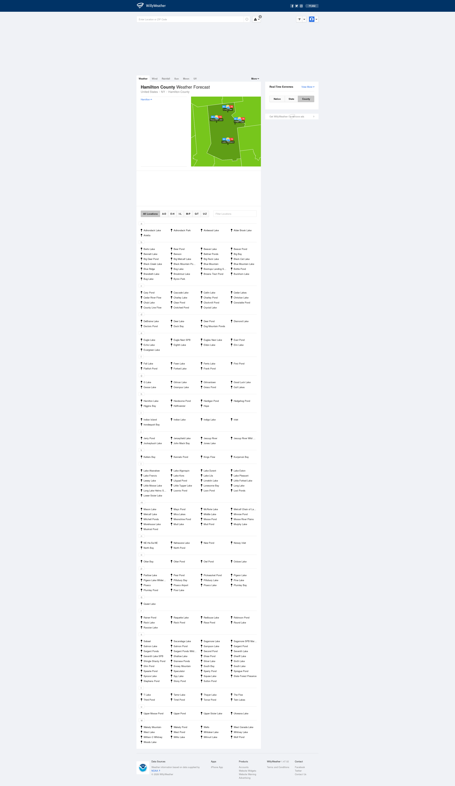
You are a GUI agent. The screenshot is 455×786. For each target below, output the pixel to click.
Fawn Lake (179, 363)
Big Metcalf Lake (182, 259)
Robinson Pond (241, 617)
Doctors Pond (151, 326)
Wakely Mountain (152, 727)
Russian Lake (151, 627)
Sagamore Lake (212, 641)
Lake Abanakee (152, 470)
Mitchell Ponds (151, 519)
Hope (206, 405)
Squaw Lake (210, 676)
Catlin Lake (209, 292)
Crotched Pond (181, 307)
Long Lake (239, 485)
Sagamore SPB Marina (245, 641)
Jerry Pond (149, 438)
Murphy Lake (240, 524)
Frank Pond (210, 368)
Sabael (147, 641)
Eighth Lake (180, 344)
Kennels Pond (181, 457)
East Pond (239, 340)
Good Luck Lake (242, 382)
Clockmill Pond (211, 302)
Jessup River (210, 438)
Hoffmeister (179, 405)
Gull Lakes (239, 387)
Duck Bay (179, 326)
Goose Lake (150, 387)
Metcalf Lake (150, 514)
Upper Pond (180, 713)
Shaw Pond (209, 656)
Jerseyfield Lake (182, 438)
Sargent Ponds (151, 651)
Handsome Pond (182, 401)
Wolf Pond (239, 737)
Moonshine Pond (182, 519)
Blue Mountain (211, 264)
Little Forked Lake (243, 480)
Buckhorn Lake (241, 274)
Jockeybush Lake (153, 443)
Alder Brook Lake (242, 230)
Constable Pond (242, 302)
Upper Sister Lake (213, 713)
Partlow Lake (150, 575)
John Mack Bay (182, 443)
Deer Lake (179, 321)
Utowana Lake (241, 713)
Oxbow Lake (240, 561)
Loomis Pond (180, 490)
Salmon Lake (150, 646)
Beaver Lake (210, 249)
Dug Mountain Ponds (214, 326)
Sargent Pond (241, 646)
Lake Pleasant (241, 475)
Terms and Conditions (278, 767)
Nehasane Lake (182, 542)
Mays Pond (179, 509)
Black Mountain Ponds (185, 264)
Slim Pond (149, 666)
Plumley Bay (240, 585)
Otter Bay (149, 561)
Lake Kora (179, 475)
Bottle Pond (240, 269)
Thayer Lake (210, 694)
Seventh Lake (241, 651)
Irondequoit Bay (152, 424)
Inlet (236, 419)
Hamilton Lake (151, 401)
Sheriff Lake (240, 656)
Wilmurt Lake (210, 737)
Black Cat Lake (242, 259)
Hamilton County (178, 92)
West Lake (149, 732)
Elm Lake (238, 344)
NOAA (154, 770)
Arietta (147, 235)
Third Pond (149, 699)
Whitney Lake (241, 732)
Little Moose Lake (153, 485)
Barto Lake (149, 249)
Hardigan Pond (211, 401)
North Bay (149, 547)
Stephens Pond (151, 681)
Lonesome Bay (211, 485)
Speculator (179, 671)
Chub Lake (149, 302)
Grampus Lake (181, 387)
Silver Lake (209, 661)
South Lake (239, 666)
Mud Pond (209, 524)
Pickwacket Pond (213, 575)
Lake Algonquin (181, 470)
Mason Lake (150, 509)
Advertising (244, 777)
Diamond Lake (241, 321)
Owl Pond (209, 561)
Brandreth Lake (151, 274)
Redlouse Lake (211, 617)
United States (149, 92)
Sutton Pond (210, 681)
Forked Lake (180, 368)
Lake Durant (210, 470)
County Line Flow (152, 307)
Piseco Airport (181, 585)
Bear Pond (179, 249)
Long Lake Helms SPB (155, 490)
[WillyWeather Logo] (153, 6)
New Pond (209, 542)
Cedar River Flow (152, 297)
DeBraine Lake (151, 321)
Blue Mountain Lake (244, 264)
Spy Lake (178, 676)
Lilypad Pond (180, 480)
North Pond (179, 547)
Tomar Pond (210, 699)
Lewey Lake (150, 480)
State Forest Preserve (245, 676)
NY (163, 92)
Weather (143, 78)
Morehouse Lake (152, 524)
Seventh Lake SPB (153, 656)
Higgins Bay (150, 405)
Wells (206, 727)
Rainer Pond (150, 617)
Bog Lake (178, 269)
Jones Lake (210, 443)
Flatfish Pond (150, 368)
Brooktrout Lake (182, 274)
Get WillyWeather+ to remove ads (286, 116)
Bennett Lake (150, 254)
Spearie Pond (150, 671)
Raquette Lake (181, 617)
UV (195, 78)
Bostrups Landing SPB (215, 269)
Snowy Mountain (182, 666)
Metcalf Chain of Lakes (246, 509)
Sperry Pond (210, 671)
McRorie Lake (211, 509)
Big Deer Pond (151, 259)
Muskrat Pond (151, 529)
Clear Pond (179, 302)
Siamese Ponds (182, 661)
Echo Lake (149, 344)
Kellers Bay (150, 457)
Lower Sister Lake (153, 495)
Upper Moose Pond (153, 713)
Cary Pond (149, 292)
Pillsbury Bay (180, 580)
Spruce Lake (150, 676)
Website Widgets (247, 770)
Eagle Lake (149, 340)
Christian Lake (241, 297)
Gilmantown (210, 382)
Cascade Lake (181, 292)
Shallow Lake (180, 656)
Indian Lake (180, 419)
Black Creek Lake (153, 264)
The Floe (238, 694)
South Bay (209, 666)
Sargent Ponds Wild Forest (186, 651)
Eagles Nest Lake (213, 340)
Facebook (300, 767)
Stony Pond (180, 681)
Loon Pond (209, 490)
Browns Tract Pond (213, 274)
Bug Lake (148, 278)
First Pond (239, 363)
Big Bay (238, 254)
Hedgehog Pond (242, 401)
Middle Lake (210, 514)
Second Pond (211, 651)
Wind (154, 78)
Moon (186, 78)
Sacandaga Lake (182, 641)
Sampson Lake (211, 646)
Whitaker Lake (211, 732)
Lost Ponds (239, 490)
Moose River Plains (244, 519)
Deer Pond (209, 321)
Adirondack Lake (152, 230)
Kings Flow (209, 457)
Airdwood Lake (211, 230)
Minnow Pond (241, 514)
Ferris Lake (209, 363)
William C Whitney (153, 737)
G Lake (147, 382)
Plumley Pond (151, 590)
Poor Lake (179, 590)
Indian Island (150, 419)
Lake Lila (208, 475)
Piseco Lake (210, 585)
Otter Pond (179, 561)
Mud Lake (179, 524)
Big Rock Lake (211, 259)
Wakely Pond (180, 727)
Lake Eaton (239, 470)
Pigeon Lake (240, 575)
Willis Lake (179, 737)
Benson (177, 254)
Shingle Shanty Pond (154, 661)
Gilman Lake (180, 382)
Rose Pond (209, 622)
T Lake (147, 694)
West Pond (179, 732)
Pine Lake (239, 580)
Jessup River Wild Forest (246, 438)
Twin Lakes (239, 699)
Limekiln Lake (211, 480)
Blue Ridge (149, 269)
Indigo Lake (210, 419)
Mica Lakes (180, 514)
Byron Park (179, 278)
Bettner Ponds (211, 254)
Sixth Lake (239, 661)
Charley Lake (180, 297)
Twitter (298, 770)
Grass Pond (210, 387)
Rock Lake (149, 622)
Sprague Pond (241, 671)
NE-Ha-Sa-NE (151, 542)
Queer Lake (150, 603)
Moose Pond (210, 519)
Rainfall (166, 78)
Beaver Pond (240, 249)
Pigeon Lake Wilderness (156, 580)
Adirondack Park (182, 230)
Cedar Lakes (240, 292)
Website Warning (247, 774)
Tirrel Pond (179, 699)
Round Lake (240, 622)
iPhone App (217, 767)
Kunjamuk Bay (241, 457)
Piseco (147, 585)
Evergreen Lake (152, 349)
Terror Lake (179, 694)
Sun (176, 78)
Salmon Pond (181, 646)
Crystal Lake (210, 307)
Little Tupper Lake (183, 485)
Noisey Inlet (240, 542)
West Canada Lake (243, 727)
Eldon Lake (209, 344)
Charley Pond (211, 297)
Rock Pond (179, 622)
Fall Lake (148, 363)
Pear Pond (179, 575)
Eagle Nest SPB (182, 340)
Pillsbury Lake (211, 580)
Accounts (244, 767)
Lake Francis (150, 475)
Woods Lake (150, 742)
